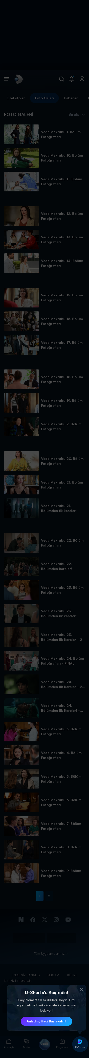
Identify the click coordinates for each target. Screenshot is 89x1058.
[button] (81, 990)
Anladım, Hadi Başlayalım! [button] (46, 1021)
